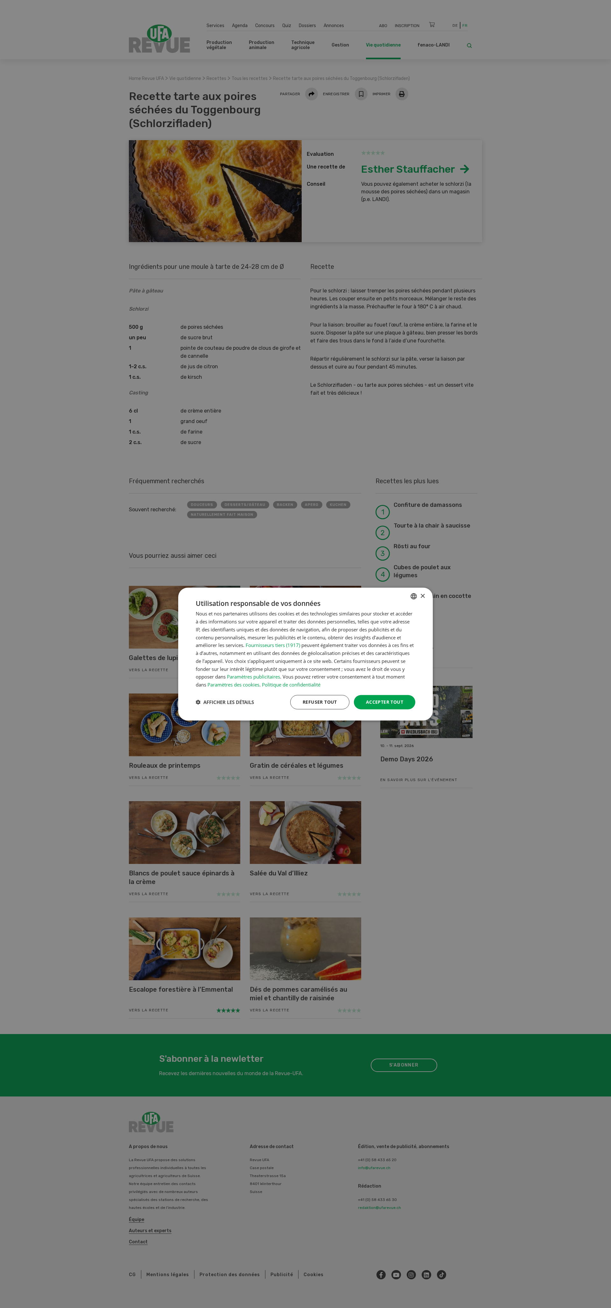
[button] (225, 702)
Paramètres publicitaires (253, 676)
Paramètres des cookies (233, 684)
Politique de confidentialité (291, 684)
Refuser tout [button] (320, 702)
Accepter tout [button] (384, 702)
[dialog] (305, 654)
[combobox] (414, 596)
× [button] (422, 595)
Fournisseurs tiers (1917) (273, 645)
